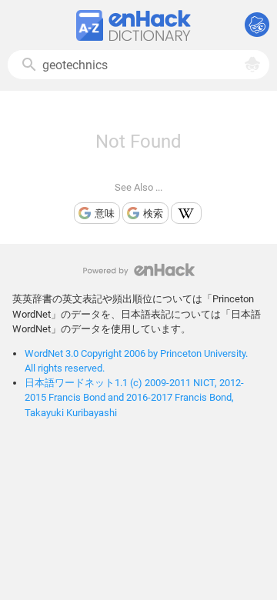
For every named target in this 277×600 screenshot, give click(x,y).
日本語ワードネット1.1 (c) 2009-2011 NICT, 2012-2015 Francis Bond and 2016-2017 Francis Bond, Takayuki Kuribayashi (134, 397)
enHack (139, 269)
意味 (105, 213)
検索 (153, 213)
